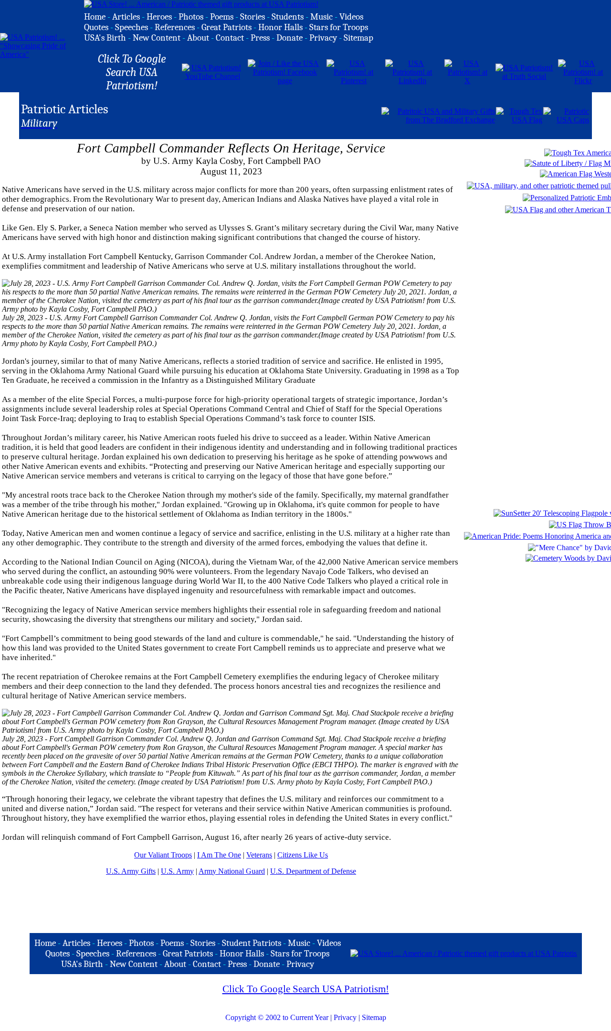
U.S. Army (177, 871)
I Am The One (219, 855)
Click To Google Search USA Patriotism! (305, 989)
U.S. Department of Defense (313, 871)
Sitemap (374, 1017)
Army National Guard (232, 871)
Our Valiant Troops (163, 855)
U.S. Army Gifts (131, 871)
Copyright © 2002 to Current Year (276, 1017)
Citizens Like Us (302, 855)
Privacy (345, 1017)
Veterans (259, 855)
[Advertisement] (268, 114)
